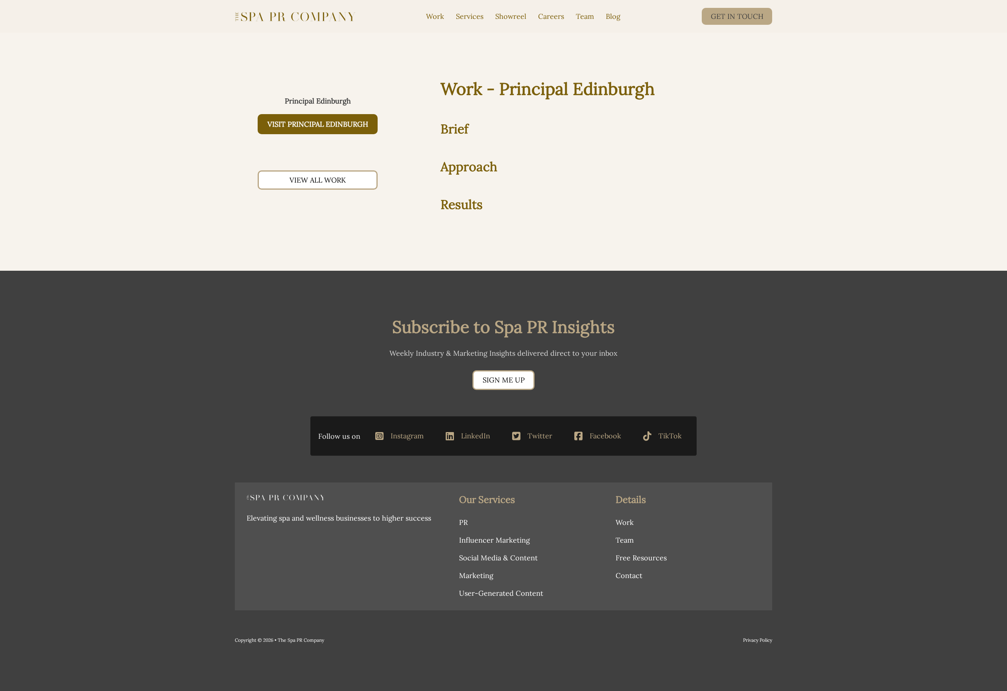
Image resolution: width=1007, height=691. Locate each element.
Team (585, 16)
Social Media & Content (498, 557)
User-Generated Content (501, 593)
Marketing (476, 575)
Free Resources (641, 557)
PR (463, 522)
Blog (613, 16)
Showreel (510, 16)
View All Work (318, 180)
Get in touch (737, 16)
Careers (551, 16)
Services (469, 16)
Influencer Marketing (494, 540)
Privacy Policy (757, 640)
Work (435, 16)
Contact (629, 575)
